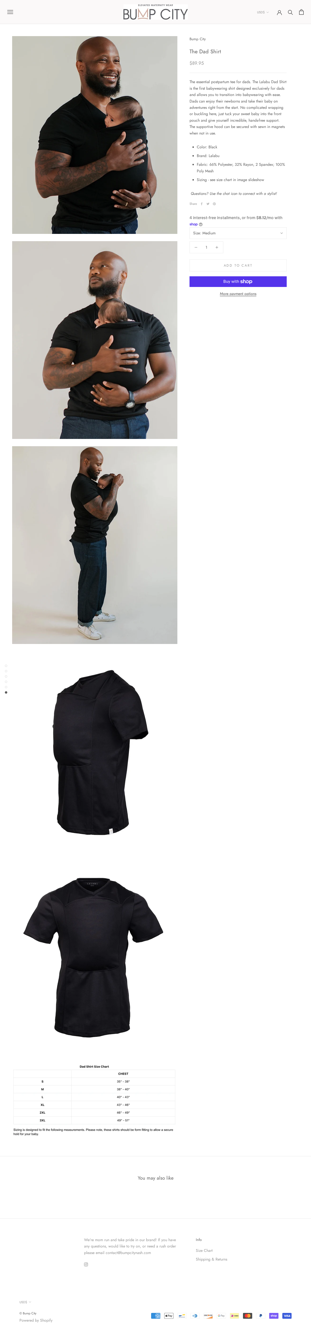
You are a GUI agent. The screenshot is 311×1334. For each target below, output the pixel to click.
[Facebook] (201, 203)
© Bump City (27, 1313)
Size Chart (204, 1250)
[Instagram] (86, 1264)
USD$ (261, 12)
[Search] (290, 12)
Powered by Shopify (35, 1320)
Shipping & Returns (211, 1259)
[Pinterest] (214, 203)
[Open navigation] (10, 12)
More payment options (238, 293)
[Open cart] (301, 12)
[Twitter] (208, 203)
